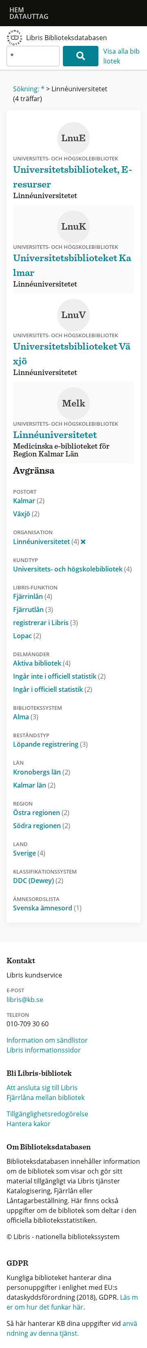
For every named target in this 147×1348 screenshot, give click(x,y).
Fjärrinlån (32, 596)
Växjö (26, 513)
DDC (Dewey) (38, 880)
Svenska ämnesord (47, 907)
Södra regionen (41, 825)
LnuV (73, 315)
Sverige (29, 853)
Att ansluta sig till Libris (42, 1087)
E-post (15, 990)
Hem (16, 9)
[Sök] (80, 56)
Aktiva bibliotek (42, 663)
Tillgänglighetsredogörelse (47, 1113)
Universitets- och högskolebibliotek (72, 569)
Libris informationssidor (44, 1049)
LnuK (73, 227)
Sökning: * (29, 88)
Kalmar (29, 500)
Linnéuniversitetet (46, 541)
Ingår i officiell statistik (52, 689)
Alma (25, 716)
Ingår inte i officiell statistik (59, 676)
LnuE (73, 138)
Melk (73, 404)
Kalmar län (34, 785)
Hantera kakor (29, 1123)
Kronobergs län (41, 772)
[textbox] (33, 56)
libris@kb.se (25, 999)
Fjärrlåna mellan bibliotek (46, 1097)
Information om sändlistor (47, 1040)
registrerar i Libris (45, 622)
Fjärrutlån (33, 609)
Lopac (27, 635)
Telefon (18, 1014)
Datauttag (29, 16)
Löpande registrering (50, 744)
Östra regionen (41, 812)
